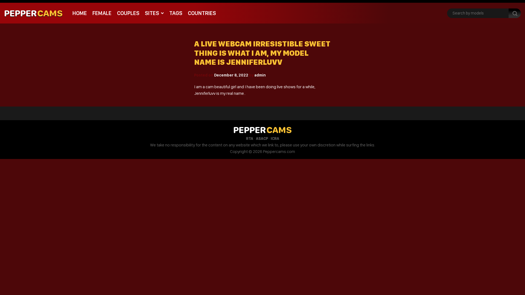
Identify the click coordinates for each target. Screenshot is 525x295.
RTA (249, 138)
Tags (175, 13)
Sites (152, 13)
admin (260, 75)
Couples (128, 13)
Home (79, 13)
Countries (202, 13)
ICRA (275, 138)
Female (102, 13)
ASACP (262, 138)
